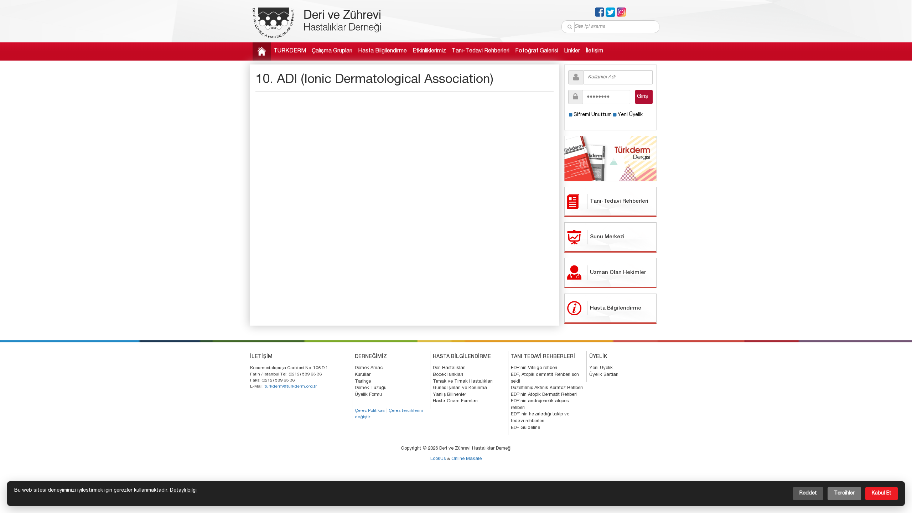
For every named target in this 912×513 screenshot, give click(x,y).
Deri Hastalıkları (449, 368)
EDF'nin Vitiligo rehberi (534, 368)
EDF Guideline (525, 428)
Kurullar (362, 375)
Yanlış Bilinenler (449, 395)
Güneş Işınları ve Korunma (460, 388)
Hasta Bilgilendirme (382, 51)
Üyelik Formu (368, 395)
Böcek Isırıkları (448, 375)
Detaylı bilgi (183, 490)
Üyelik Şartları (603, 375)
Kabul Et (881, 493)
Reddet (808, 493)
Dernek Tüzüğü (371, 388)
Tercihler (844, 493)
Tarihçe (363, 381)
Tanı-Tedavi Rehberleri (480, 51)
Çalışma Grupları (332, 51)
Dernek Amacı (369, 368)
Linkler (572, 51)
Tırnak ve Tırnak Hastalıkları (463, 381)
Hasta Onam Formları (455, 401)
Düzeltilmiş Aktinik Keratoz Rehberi (547, 388)
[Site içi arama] (570, 27)
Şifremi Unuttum (593, 115)
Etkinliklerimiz (429, 51)
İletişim (594, 51)
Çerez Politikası (370, 411)
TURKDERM (290, 51)
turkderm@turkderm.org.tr (291, 386)
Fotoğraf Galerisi (536, 51)
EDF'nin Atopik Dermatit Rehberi (544, 395)
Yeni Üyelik (630, 115)
